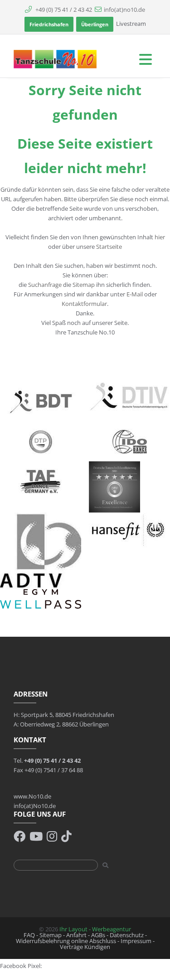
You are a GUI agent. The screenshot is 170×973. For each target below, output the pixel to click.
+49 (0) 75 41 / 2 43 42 (63, 9)
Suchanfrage (45, 285)
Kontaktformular (84, 304)
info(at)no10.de (124, 9)
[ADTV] (40, 550)
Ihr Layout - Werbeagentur (95, 929)
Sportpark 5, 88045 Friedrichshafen (67, 715)
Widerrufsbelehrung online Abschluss (66, 941)
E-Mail (134, 294)
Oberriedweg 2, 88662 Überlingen (64, 724)
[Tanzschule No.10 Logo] (55, 58)
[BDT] (40, 401)
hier (160, 237)
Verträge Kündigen (85, 947)
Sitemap (84, 285)
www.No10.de (32, 796)
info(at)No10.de (35, 806)
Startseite (109, 246)
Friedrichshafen (48, 24)
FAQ (29, 935)
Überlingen (94, 24)
